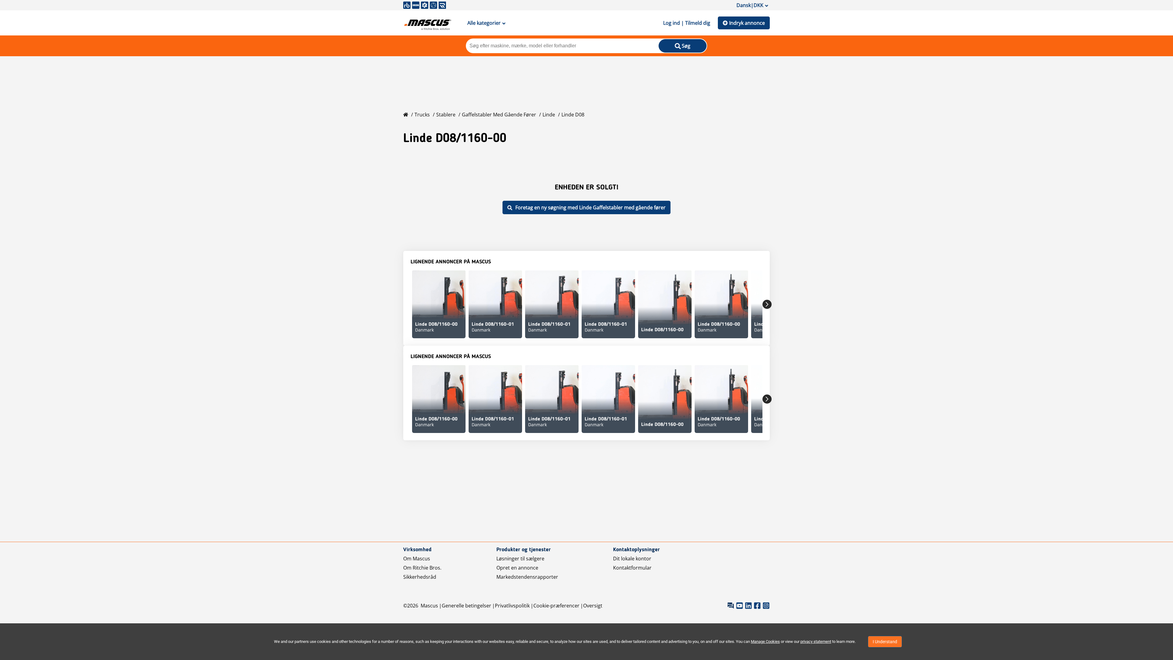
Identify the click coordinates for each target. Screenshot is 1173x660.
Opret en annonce (517, 567)
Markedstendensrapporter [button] (527, 577)
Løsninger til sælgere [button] (520, 558)
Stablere (445, 114)
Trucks (422, 114)
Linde (549, 114)
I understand (885, 641)
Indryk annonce (747, 23)
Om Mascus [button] (416, 558)
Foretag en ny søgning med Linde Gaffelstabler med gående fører (590, 207)
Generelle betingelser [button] (466, 605)
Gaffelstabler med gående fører (499, 114)
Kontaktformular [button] (632, 567)
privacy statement (815, 641)
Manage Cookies (765, 641)
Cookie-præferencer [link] (556, 605)
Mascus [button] (429, 605)
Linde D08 (572, 114)
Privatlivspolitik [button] (512, 605)
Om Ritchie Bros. (422, 567)
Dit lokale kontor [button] (632, 558)
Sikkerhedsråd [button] (419, 577)
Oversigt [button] (592, 605)
